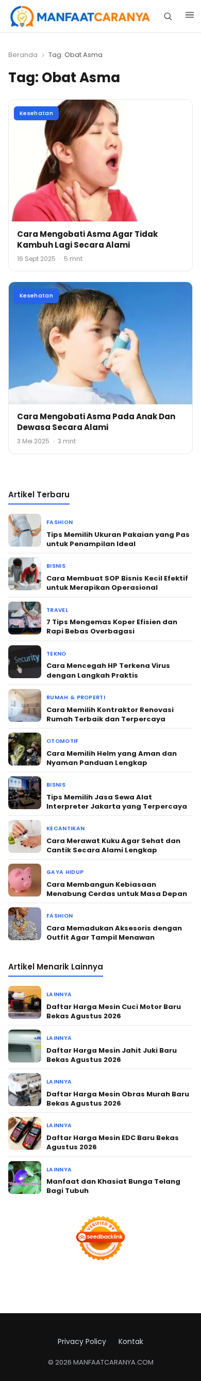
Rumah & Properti (75, 697)
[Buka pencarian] (168, 16)
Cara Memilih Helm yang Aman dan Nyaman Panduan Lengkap (111, 758)
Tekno (56, 654)
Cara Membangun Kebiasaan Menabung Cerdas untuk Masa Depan (116, 889)
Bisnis (55, 566)
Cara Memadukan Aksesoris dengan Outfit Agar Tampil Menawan (114, 932)
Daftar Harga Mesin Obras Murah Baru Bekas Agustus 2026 (117, 1098)
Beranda (23, 55)
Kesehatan (36, 113)
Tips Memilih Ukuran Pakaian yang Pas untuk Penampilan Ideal (118, 539)
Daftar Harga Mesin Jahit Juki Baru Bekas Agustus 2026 (111, 1055)
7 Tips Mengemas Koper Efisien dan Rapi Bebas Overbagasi (111, 626)
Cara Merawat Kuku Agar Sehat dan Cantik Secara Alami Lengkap (113, 845)
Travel (57, 610)
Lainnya (59, 994)
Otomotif (62, 741)
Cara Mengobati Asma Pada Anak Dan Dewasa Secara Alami (96, 422)
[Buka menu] (189, 16)
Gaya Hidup (64, 872)
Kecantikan (65, 828)
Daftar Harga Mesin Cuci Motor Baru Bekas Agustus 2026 (113, 1011)
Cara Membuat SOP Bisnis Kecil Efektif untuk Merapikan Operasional (117, 582)
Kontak (131, 1341)
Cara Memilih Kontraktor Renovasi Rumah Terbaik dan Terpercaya (110, 714)
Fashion (59, 522)
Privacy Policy (82, 1341)
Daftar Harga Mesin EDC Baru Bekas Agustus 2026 (112, 1142)
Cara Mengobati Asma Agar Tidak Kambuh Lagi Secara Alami (87, 239)
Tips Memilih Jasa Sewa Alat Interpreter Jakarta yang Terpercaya (116, 801)
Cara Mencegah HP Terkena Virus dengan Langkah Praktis (108, 670)
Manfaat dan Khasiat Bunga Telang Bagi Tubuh (113, 1186)
